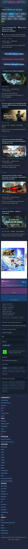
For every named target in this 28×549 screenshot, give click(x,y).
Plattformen (4, 494)
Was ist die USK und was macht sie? (17, 351)
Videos (4, 16)
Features (3, 431)
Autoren (3, 507)
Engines (3, 491)
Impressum (4, 530)
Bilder (23, 14)
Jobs (2, 520)
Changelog (4, 426)
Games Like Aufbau (6, 481)
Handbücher (4, 512)
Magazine (4, 496)
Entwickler (4, 486)
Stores (3, 499)
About (3, 528)
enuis (25, 537)
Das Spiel (4, 14)
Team (2, 525)
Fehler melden (5, 423)
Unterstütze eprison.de (8, 522)
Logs (2, 429)
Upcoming (4, 447)
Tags (2, 515)
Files (15, 19)
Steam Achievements (7, 442)
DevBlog (3, 421)
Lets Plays (11, 16)
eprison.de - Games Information (14, 2)
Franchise (4, 509)
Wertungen (4, 473)
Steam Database (6, 439)
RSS (2, 410)
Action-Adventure (10, 306)
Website (5, 368)
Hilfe (2, 408)
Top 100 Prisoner (6, 403)
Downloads (4, 470)
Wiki (3, 21)
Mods (10, 19)
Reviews (22, 19)
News (11, 14)
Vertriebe (3, 488)
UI (1, 434)
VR (1, 502)
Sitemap (3, 405)
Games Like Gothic (6, 478)
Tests (17, 14)
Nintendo (9, 309)
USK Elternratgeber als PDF (15, 352)
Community (4, 400)
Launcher (3, 504)
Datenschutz (4, 533)
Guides (19, 16)
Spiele (2, 449)
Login (2, 416)
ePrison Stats (5, 413)
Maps (4, 19)
